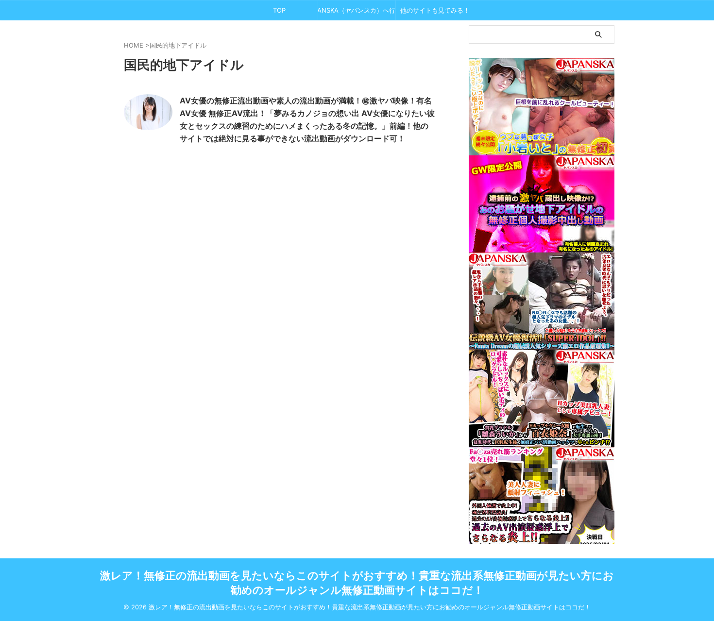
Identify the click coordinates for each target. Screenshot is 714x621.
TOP (279, 10)
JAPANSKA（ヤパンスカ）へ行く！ (356, 10)
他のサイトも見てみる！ (435, 10)
